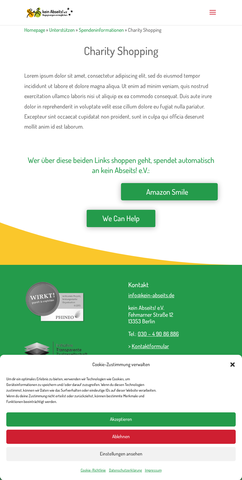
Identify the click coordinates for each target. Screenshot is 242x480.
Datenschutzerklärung (125, 470)
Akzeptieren (121, 419)
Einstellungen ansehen (121, 454)
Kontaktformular (150, 346)
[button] (232, 364)
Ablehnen (121, 436)
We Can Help (121, 218)
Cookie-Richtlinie (93, 470)
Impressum (153, 470)
